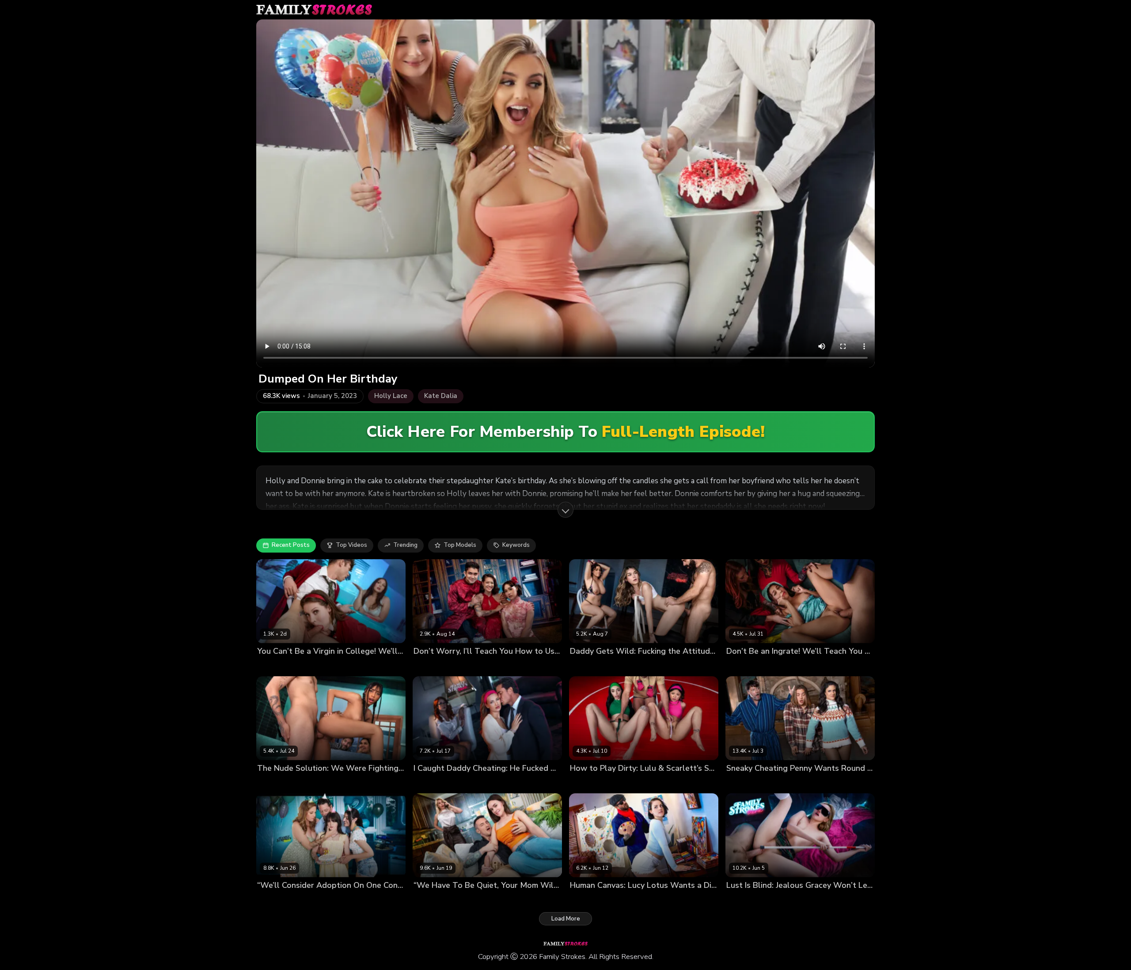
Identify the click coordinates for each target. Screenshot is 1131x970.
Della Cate (585, 666)
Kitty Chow (429, 666)
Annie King (272, 900)
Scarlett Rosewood (625, 783)
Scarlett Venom (315, 666)
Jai (260, 783)
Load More (565, 919)
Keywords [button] (516, 545)
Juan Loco (789, 666)
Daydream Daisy (749, 900)
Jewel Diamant (434, 783)
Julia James (305, 900)
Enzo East (354, 666)
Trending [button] (405, 545)
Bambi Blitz (429, 900)
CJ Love (613, 900)
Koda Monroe (621, 666)
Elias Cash (281, 783)
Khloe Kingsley (468, 900)
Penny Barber (745, 783)
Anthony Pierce (837, 900)
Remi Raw (338, 900)
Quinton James (647, 900)
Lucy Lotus (585, 900)
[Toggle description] (565, 510)
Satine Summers (749, 666)
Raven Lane (273, 666)
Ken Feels (657, 666)
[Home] (314, 9)
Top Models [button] (460, 545)
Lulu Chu (582, 783)
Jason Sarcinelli (676, 783)
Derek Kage (508, 900)
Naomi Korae (464, 666)
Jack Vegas (815, 783)
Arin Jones (500, 666)
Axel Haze (782, 783)
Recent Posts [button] (291, 545)
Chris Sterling (477, 783)
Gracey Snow (793, 900)
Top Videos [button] (351, 545)
